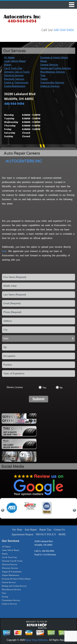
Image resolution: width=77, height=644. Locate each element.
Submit (38, 399)
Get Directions (50, 554)
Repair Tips (45, 529)
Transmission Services (52, 82)
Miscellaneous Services (52, 71)
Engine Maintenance (14, 86)
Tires (42, 75)
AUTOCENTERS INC (24, 161)
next (74, 510)
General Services (49, 64)
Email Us (38, 554)
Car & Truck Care (13, 68)
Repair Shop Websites (36, 640)
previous (2, 510)
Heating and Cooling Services (55, 68)
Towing (43, 79)
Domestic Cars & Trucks (17, 71)
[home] (22, 19)
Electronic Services (14, 79)
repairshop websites (37, 626)
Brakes (7, 64)
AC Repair (9, 57)
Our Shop (17, 529)
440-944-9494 (64, 30)
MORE (62, 534)
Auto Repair (31, 529)
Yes (44, 387)
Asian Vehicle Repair (15, 61)
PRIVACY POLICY (46, 534)
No (61, 387)
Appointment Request (22, 534)
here (4, 251)
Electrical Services (14, 75)
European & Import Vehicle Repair (16, 579)
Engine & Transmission (16, 82)
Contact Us (59, 529)
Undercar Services (49, 86)
